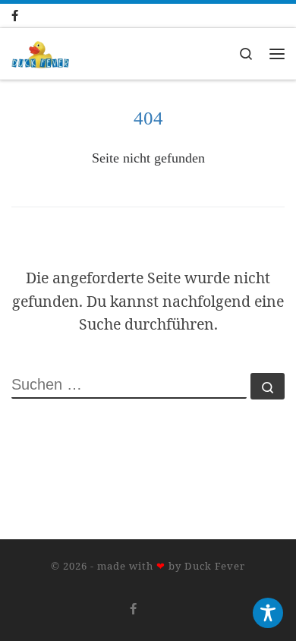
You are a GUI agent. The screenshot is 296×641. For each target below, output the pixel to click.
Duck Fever (214, 566)
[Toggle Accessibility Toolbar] (268, 613)
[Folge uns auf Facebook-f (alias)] (30, 15)
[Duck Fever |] (40, 52)
